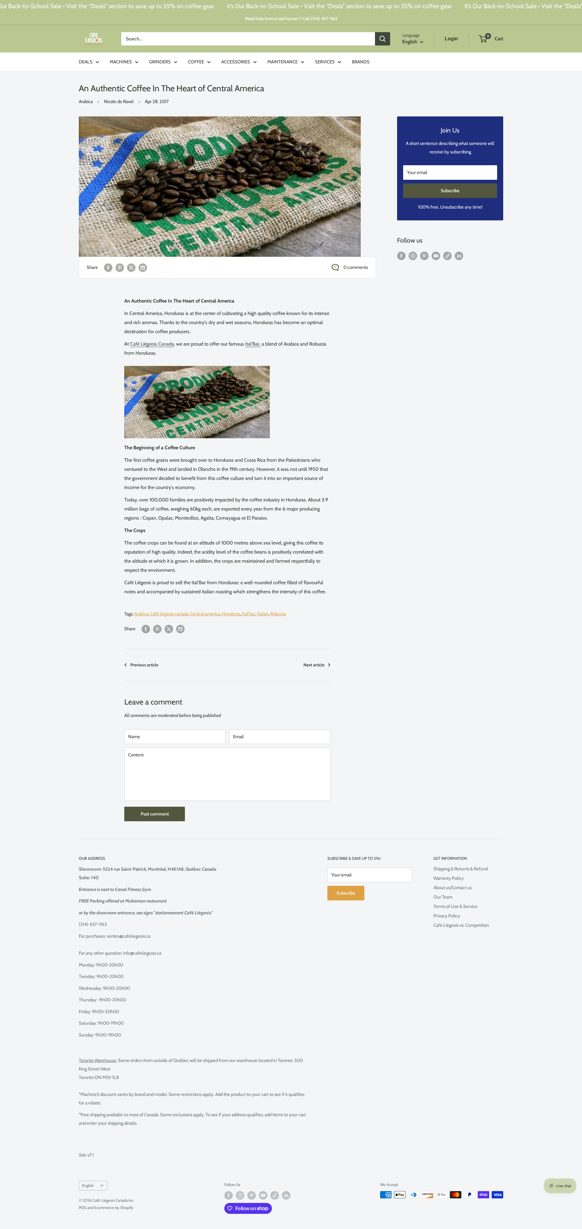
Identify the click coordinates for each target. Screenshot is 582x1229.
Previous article (144, 665)
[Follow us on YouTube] (436, 255)
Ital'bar (248, 614)
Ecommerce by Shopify (113, 1207)
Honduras (231, 614)
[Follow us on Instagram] (413, 255)
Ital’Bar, (252, 344)
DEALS (85, 62)
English (88, 1185)
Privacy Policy (446, 916)
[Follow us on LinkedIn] (459, 255)
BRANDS (361, 62)
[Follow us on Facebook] (401, 255)
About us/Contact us (452, 887)
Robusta (278, 614)
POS (82, 1207)
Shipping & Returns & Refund (460, 869)
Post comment (155, 814)
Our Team (443, 897)
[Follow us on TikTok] (447, 255)
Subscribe (450, 190)
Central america (205, 614)
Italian (263, 614)
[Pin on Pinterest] (119, 267)
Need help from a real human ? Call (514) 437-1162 (291, 18)
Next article (313, 665)
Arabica (86, 101)
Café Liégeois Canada (152, 344)
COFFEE (196, 62)
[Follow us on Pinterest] (424, 255)
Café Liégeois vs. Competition (461, 925)
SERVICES (325, 62)
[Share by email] (143, 267)
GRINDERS (160, 62)
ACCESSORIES (235, 62)
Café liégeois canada (169, 614)
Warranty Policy (448, 878)
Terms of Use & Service (455, 906)
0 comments (355, 267)
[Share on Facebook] (108, 267)
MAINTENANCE (282, 62)
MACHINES (121, 62)
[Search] (382, 38)
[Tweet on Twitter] (131, 267)
